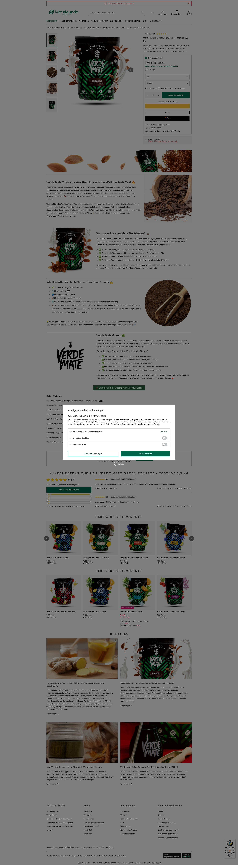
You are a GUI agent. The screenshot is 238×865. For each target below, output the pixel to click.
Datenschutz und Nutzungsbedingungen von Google (140, 424)
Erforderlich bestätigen (93, 454)
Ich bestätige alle (145, 454)
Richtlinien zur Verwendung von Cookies (130, 420)
